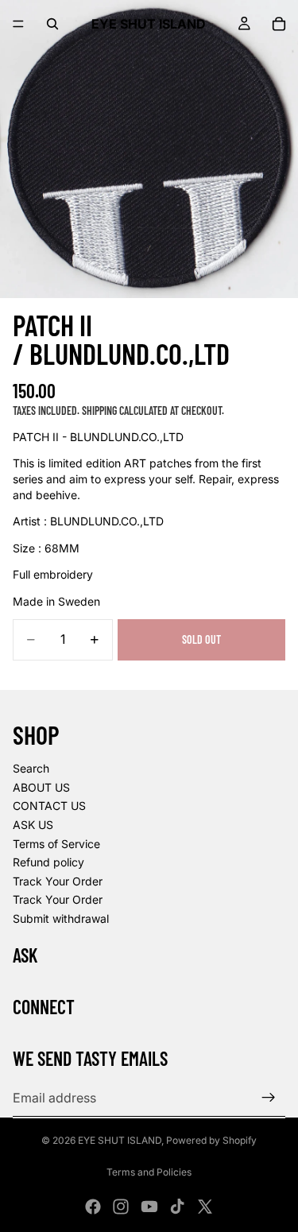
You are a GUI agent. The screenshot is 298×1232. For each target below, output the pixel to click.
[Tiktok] (177, 1206)
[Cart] (278, 23)
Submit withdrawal (61, 918)
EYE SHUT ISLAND (119, 1140)
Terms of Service (56, 843)
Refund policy (48, 862)
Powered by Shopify (211, 1140)
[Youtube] (149, 1206)
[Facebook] (93, 1206)
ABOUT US (41, 787)
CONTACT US (49, 805)
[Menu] (18, 24)
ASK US (33, 824)
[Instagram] (120, 1206)
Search (31, 768)
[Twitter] (205, 1206)
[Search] (52, 23)
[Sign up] (268, 1097)
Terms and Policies (149, 1172)
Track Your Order (58, 881)
